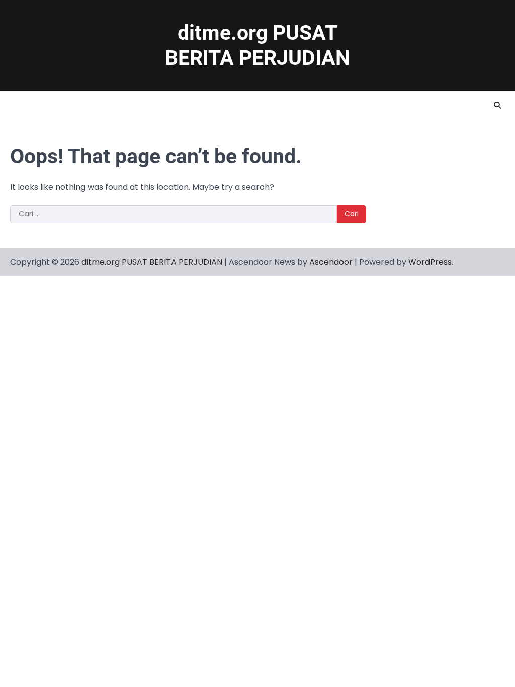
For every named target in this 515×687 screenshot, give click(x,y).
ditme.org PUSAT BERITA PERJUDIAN (151, 262)
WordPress (430, 262)
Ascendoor (331, 262)
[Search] (497, 105)
